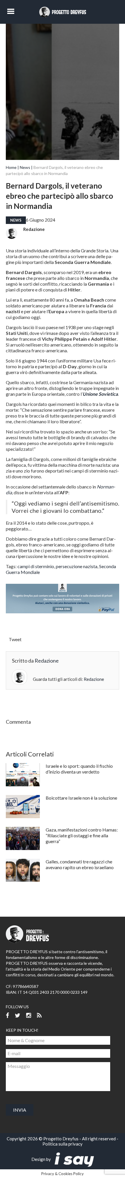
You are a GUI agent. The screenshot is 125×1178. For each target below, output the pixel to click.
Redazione (34, 229)
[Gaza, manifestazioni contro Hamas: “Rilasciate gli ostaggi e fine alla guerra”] (23, 838)
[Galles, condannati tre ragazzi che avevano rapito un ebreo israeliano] (23, 870)
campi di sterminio (35, 566)
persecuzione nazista (76, 566)
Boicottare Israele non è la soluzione (81, 797)
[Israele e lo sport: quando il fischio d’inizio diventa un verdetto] (23, 774)
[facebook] (7, 1016)
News (25, 167)
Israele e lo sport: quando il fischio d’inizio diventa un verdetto (79, 768)
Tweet (15, 639)
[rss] (39, 1016)
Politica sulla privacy (62, 1143)
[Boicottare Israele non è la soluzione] (23, 806)
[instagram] (28, 1016)
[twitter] (17, 1016)
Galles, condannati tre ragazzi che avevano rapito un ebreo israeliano (80, 864)
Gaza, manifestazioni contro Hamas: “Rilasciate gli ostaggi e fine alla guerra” (82, 835)
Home (11, 167)
